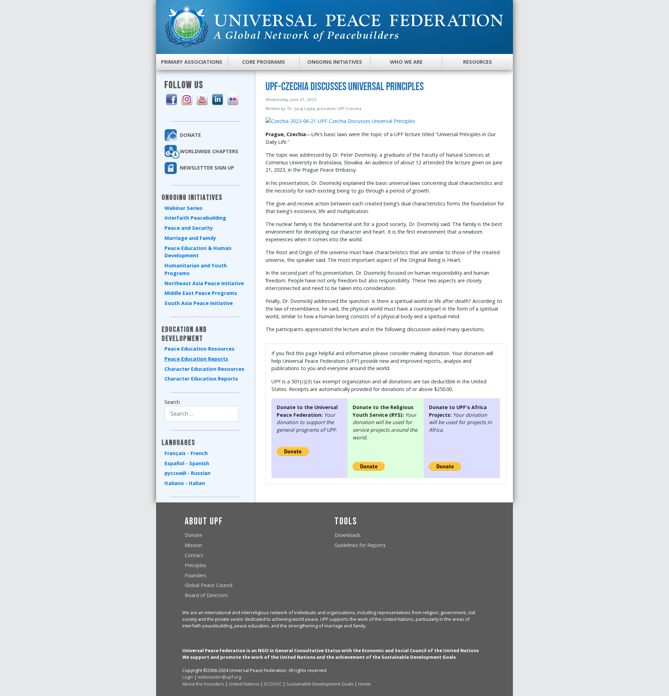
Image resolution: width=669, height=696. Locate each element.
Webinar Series (183, 208)
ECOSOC (273, 684)
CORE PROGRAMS (263, 61)
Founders (195, 575)
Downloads (347, 535)
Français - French (186, 453)
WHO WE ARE (406, 61)
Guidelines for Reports (360, 545)
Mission (193, 545)
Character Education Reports (201, 378)
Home (364, 684)
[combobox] (201, 414)
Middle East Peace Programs (200, 293)
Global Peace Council (208, 585)
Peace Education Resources (199, 348)
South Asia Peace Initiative (198, 303)
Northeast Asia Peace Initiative (204, 283)
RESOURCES (477, 61)
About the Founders (203, 684)
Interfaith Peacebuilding (195, 217)
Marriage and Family (190, 238)
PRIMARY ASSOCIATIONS (191, 61)
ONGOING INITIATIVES (334, 61)
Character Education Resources (204, 369)
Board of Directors (206, 595)
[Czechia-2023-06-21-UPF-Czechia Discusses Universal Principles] (340, 120)
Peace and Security (188, 228)
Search (172, 402)
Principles (195, 565)
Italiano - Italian (184, 483)
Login (187, 677)
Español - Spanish (186, 463)
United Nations (244, 684)
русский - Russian (187, 473)
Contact (194, 555)
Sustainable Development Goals (320, 684)
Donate (193, 535)
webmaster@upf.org (219, 677)
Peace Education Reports (196, 358)
